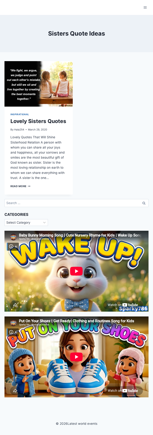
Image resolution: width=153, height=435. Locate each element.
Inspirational (19, 114)
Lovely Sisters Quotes (38, 121)
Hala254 (19, 129)
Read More (20, 186)
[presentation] (38, 84)
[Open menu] (145, 7)
